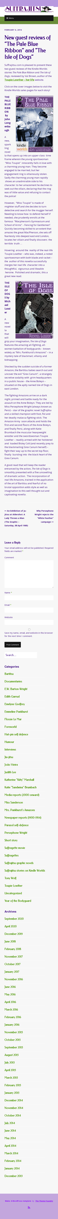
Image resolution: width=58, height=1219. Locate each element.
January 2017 (12, 971)
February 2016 (13, 1017)
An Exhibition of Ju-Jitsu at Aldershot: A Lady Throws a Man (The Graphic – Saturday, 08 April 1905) (16, 518)
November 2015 (14, 1032)
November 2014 (14, 1108)
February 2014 (13, 1161)
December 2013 (14, 1176)
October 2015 (13, 1039)
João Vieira (11, 764)
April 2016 (10, 1002)
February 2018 (13, 949)
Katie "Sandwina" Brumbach (20, 787)
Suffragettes (12, 855)
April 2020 (11, 926)
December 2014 (14, 1100)
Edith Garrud (12, 696)
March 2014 (11, 1153)
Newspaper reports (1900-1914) (23, 817)
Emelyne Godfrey (15, 704)
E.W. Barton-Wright (16, 689)
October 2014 (13, 1115)
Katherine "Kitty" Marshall (19, 779)
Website (9, 617)
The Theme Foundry (44, 1201)
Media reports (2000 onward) (22, 795)
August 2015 (12, 1055)
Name (8, 592)
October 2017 (12, 964)
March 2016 (11, 1009)
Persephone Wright (16, 832)
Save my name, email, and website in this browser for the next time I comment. (29, 634)
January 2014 (12, 1168)
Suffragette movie (15, 848)
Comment (9, 557)
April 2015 (10, 1070)
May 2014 (10, 1138)
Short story (11, 840)
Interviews (10, 749)
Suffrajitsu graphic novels (19, 863)
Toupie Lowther (13, 885)
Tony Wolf (10, 878)
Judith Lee (10, 772)
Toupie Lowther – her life (19, 79)
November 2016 (14, 979)
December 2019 (14, 934)
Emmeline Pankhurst (16, 711)
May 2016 (10, 994)
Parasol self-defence (17, 825)
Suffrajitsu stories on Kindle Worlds (25, 870)
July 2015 (10, 1062)
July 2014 (10, 1123)
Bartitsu (9, 673)
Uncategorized (13, 893)
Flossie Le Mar (13, 719)
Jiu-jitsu (9, 757)
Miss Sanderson (14, 802)
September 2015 (14, 1047)
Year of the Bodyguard (18, 900)
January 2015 (12, 1092)
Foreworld (11, 726)
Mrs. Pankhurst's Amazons (20, 810)
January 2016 (12, 1024)
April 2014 (10, 1145)
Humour (9, 742)
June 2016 (10, 987)
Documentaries (13, 681)
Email (8, 604)
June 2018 (10, 941)
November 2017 (14, 956)
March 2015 (11, 1077)
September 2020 (14, 918)
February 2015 (13, 1085)
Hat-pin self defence (16, 734)
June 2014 (10, 1130)
